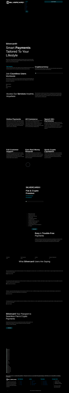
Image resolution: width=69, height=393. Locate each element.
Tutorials (26, 6)
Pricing (26, 7)
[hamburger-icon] (26, 1)
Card (25, 5)
